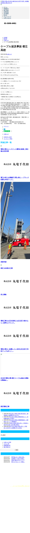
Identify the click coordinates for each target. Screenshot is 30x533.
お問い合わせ (7, 18)
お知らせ (9, 54)
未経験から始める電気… (18, 458)
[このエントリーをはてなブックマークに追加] (4, 129)
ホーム (5, 7)
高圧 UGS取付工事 (7, 268)
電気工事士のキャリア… (18, 460)
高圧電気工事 (5, 406)
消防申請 (3, 262)
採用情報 (6, 12)
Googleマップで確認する (8, 518)
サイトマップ (7, 16)
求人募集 (3, 294)
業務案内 (6, 8)
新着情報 (7, 445)
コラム (6, 443)
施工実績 (6, 10)
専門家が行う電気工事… (18, 457)
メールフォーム (6, 25)
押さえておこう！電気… (18, 462)
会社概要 (6, 13)
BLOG (5, 15)
